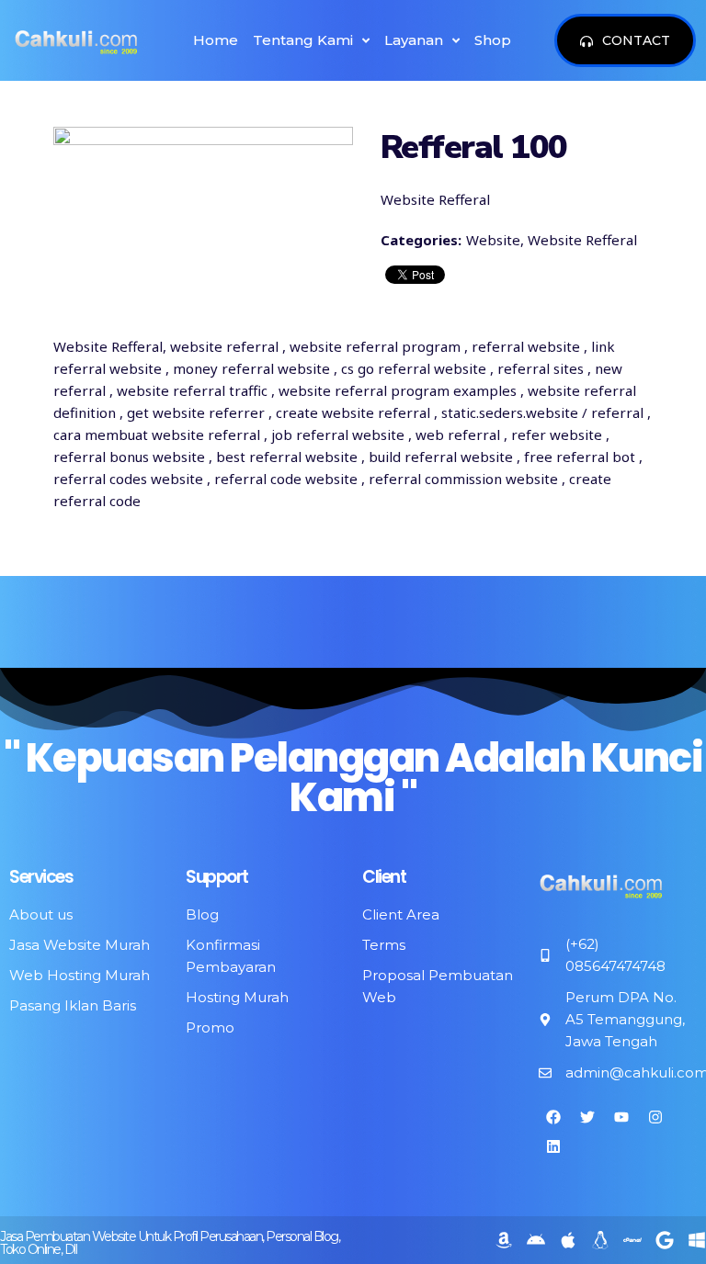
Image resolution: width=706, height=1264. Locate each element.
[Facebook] (553, 1117)
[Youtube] (621, 1117)
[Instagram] (655, 1117)
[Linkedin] (553, 1146)
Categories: (421, 240)
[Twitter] (587, 1117)
